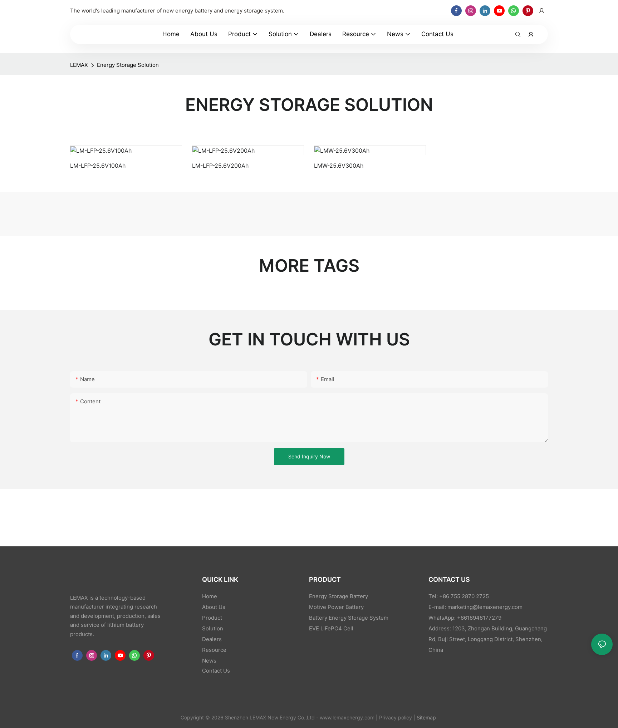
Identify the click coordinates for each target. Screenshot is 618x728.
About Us (213, 607)
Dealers (212, 639)
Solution (212, 628)
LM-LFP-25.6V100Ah (98, 165)
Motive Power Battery (336, 607)
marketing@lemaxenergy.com (485, 607)
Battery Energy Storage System (348, 617)
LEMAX (79, 65)
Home (209, 596)
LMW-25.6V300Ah (338, 165)
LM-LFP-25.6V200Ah (220, 165)
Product (212, 617)
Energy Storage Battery (338, 596)
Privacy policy (395, 717)
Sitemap (425, 717)
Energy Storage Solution (128, 65)
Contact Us (216, 670)
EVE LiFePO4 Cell (331, 628)
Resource (214, 649)
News (209, 660)
